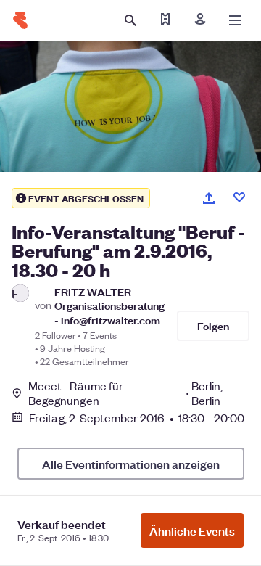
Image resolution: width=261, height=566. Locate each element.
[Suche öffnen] (130, 20)
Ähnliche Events (192, 530)
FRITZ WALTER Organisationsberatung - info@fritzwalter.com (109, 305)
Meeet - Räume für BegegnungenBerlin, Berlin (125, 393)
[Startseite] (20, 20)
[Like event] (239, 197)
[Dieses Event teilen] (208, 198)
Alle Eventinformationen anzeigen (131, 464)
